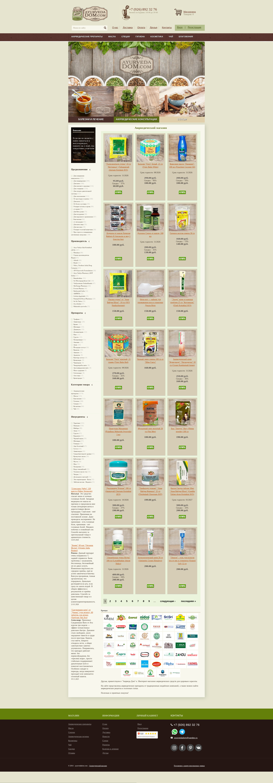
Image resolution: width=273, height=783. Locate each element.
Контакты (167, 27)
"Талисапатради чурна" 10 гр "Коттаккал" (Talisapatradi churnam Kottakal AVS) (118, 167)
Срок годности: (115, 175)
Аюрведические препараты (87, 36)
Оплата (141, 27)
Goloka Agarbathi (79, 296)
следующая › (167, 601)
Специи (125, 36)
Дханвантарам (79, 332)
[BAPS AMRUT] (109, 649)
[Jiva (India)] (180, 649)
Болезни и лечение (110, 749)
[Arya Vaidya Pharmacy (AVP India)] (121, 621)
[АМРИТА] (168, 649)
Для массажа (78, 227)
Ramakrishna (78, 278)
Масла (112, 36)
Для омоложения (79, 196)
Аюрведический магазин (98, 766)
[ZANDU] (180, 658)
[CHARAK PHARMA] (168, 640)
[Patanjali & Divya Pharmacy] (156, 649)
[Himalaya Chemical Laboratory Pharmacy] (192, 658)
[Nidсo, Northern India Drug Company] (144, 621)
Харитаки (77, 423)
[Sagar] (150, 677)
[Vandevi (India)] (180, 640)
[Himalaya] (192, 640)
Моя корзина (189, 12)
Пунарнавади (78, 340)
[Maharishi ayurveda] (127, 677)
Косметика (156, 36)
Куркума (77, 350)
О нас (115, 27)
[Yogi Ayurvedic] (121, 667)
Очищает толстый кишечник (83, 229)
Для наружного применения (83, 217)
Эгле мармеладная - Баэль (82, 479)
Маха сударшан (79, 370)
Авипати (77, 352)
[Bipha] (168, 667)
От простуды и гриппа (81, 199)
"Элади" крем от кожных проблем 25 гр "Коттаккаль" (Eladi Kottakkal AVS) (182, 302)
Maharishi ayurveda (80, 306)
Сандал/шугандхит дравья (82, 454)
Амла (75, 345)
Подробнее (77, 160)
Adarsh (76, 260)
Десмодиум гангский (81, 477)
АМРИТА (77, 293)
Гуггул (76, 449)
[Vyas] (156, 658)
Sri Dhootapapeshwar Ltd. (82, 281)
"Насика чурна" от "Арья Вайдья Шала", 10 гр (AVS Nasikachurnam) (118, 302)
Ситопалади (78, 373)
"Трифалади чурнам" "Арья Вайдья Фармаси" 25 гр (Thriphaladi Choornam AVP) (150, 491)
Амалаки (77, 342)
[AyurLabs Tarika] (121, 640)
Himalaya (77, 252)
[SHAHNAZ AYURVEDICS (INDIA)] (168, 658)
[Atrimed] (144, 649)
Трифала (76, 319)
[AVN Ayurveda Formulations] (109, 658)
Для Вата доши (79, 211)
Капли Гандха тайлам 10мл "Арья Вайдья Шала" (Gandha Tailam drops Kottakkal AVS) (182, 491)
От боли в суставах (80, 204)
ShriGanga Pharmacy (80, 286)
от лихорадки (78, 222)
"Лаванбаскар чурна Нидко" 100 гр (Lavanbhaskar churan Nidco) (118, 561)
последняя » (188, 601)
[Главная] (90, 13)
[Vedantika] (192, 621)
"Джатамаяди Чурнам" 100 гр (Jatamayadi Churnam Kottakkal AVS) (118, 491)
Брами (76, 324)
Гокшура (76, 443)
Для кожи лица (78, 224)
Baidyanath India (79, 291)
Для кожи (77, 183)
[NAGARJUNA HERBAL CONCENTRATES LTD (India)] (180, 621)
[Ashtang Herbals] (132, 649)
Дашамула (77, 329)
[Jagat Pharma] (168, 630)
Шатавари (77, 327)
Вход (179, 27)
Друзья (153, 27)
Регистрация (194, 27)
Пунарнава (77, 466)
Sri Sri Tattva (78, 301)
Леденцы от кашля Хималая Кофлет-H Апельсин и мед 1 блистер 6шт (118, 236)
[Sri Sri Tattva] (168, 621)
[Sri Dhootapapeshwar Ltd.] (156, 621)
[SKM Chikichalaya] (180, 667)
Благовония (186, 36)
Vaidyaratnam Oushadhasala (83, 283)
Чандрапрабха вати (80, 365)
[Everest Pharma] (132, 621)
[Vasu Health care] (132, 667)
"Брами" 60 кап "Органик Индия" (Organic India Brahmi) (82, 548)
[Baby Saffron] (109, 667)
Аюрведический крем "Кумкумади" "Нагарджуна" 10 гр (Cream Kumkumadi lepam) (182, 362)
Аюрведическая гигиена (78, 736)
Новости (106, 736)
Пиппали (76, 426)
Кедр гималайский (80, 469)
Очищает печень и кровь (82, 206)
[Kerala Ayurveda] (138, 677)
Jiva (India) (77, 304)
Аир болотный (78, 446)
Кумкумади (78, 360)
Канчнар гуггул (79, 357)
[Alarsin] (180, 630)
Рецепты (106, 745)
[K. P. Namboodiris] (144, 630)
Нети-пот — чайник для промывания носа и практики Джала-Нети (150, 302)
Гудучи (76, 337)
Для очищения (79, 188)
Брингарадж (78, 378)
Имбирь (76, 428)
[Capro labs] (121, 658)
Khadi (75, 263)
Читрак (76, 474)
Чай (171, 36)
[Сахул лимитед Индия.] (192, 630)
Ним (75, 334)
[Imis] (132, 658)
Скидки (71, 749)
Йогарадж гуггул (79, 347)
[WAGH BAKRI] (156, 667)
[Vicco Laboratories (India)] (156, 630)
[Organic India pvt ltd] (109, 630)
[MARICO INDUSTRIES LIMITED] (132, 630)
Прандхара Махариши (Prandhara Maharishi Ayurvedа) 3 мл (118, 432)
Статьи (105, 741)
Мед (75, 464)
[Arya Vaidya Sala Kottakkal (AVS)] (109, 621)
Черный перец (78, 438)
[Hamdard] (144, 658)
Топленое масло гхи (80, 472)
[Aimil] (192, 667)
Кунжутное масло (80, 456)
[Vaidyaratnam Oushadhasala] (156, 640)
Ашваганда (77, 322)
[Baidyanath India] (121, 630)
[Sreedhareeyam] (174, 677)
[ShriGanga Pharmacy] (192, 649)
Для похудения (79, 214)
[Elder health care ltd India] (109, 640)
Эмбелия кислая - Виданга (82, 482)
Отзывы (71, 753)
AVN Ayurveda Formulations (83, 270)
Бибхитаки (77, 459)
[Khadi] (144, 640)
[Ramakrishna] (162, 677)
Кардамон (77, 436)
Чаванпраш (77, 363)
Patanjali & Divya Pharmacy (83, 299)
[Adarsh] (121, 649)
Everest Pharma (79, 288)
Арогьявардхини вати (81, 368)
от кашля (76, 209)
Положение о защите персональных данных (189, 766)
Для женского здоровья (81, 186)
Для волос (77, 201)
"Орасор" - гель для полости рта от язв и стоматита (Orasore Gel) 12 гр (182, 561)
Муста (76, 461)
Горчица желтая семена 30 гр (182, 233)
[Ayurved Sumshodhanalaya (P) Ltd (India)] (144, 667)
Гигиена (140, 36)
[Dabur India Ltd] (132, 640)
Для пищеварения (79, 181)
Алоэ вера (77, 375)
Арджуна (77, 355)
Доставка (128, 27)
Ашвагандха (78, 451)
